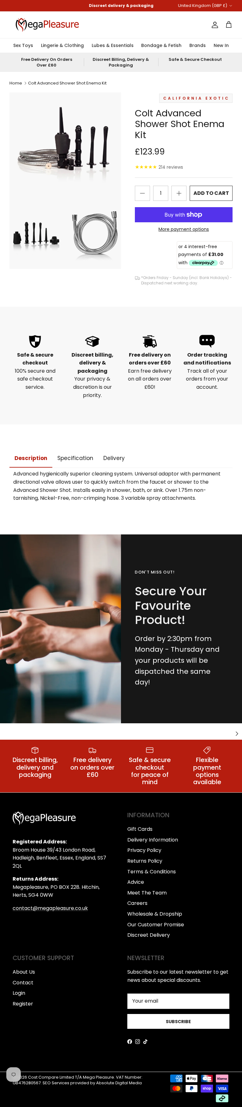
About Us (24, 972)
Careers (137, 903)
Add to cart (211, 193)
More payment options (183, 229)
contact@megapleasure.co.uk (50, 908)
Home (15, 83)
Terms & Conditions (151, 871)
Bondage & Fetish (161, 45)
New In (221, 45)
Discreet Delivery (148, 935)
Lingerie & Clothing (62, 45)
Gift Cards (140, 829)
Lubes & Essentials (113, 45)
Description (30, 458)
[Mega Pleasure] (47, 25)
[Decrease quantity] (142, 193)
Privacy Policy (144, 850)
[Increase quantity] (179, 193)
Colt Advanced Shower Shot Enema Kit (67, 83)
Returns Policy (144, 861)
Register (23, 1003)
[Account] (214, 25)
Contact (23, 982)
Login (19, 993)
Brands (197, 45)
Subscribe (178, 1021)
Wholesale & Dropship (154, 914)
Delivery (114, 458)
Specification (75, 458)
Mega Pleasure (98, 1077)
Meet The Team (147, 892)
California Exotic (196, 98)
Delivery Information (152, 839)
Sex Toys (23, 45)
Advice (135, 882)
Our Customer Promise (155, 924)
